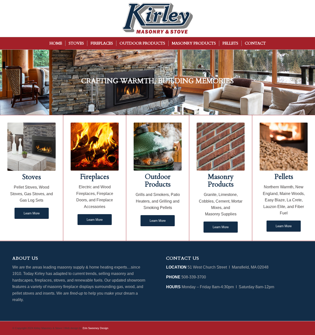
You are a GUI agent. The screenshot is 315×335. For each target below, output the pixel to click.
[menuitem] (55, 43)
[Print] (157, 18)
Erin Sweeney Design (95, 328)
